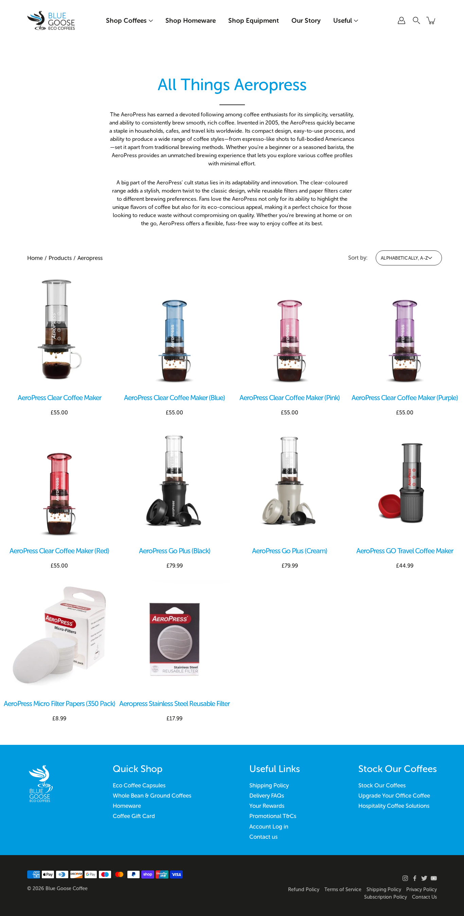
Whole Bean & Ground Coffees (152, 795)
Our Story (306, 20)
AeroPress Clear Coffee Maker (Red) (59, 551)
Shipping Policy (269, 785)
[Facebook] (415, 878)
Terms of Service (342, 889)
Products (60, 258)
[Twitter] (424, 878)
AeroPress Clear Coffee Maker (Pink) (289, 398)
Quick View (59, 330)
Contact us (263, 836)
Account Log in (268, 826)
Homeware (127, 805)
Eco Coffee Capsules (139, 785)
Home (35, 258)
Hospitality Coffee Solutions (393, 805)
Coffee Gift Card (134, 816)
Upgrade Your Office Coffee (394, 795)
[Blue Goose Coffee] (51, 20)
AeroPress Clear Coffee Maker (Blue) (174, 398)
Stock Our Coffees (382, 785)
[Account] (401, 20)
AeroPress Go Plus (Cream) (289, 551)
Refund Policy (303, 889)
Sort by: (358, 257)
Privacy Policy (421, 889)
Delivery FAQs (266, 795)
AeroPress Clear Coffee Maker (59, 398)
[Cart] (431, 20)
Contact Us (424, 897)
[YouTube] (434, 878)
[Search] (416, 20)
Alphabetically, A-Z (404, 258)
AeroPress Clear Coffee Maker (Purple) (405, 398)
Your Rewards (266, 805)
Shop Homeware (190, 20)
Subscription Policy (385, 897)
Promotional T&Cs (272, 816)
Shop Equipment (253, 20)
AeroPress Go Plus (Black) (174, 551)
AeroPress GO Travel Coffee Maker (404, 551)
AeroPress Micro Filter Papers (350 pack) (59, 704)
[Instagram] (405, 878)
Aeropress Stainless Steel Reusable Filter (174, 704)
